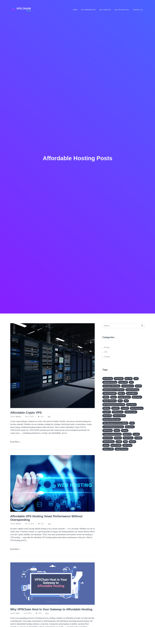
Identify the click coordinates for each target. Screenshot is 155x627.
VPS (105, 352)
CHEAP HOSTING (110, 393)
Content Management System (113, 427)
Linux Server (131, 404)
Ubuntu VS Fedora (110, 401)
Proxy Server (108, 438)
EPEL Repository (136, 408)
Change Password (121, 449)
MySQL (132, 442)
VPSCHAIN (119, 378)
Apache (106, 445)
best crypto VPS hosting (111, 386)
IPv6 (126, 401)
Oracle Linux (128, 438)
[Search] (142, 325)
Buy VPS (129, 378)
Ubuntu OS (107, 416)
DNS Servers (108, 430)
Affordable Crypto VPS (26, 412)
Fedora (113, 397)
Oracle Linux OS (119, 416)
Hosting (106, 347)
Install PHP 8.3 (132, 393)
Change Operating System (112, 434)
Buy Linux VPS (105, 9)
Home (75, 9)
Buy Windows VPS (88, 9)
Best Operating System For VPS (114, 404)
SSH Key (106, 408)
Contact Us (138, 9)
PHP (125, 442)
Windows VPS (108, 449)
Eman (17, 613)
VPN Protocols (117, 412)
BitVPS (138, 386)
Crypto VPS (123, 382)
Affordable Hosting (110, 382)
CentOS (136, 434)
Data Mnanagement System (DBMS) (115, 423)
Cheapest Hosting (132, 390)
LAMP (119, 442)
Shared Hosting (109, 442)
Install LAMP (116, 445)
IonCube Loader (130, 412)
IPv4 (120, 401)
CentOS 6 (125, 408)
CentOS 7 (107, 412)
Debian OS (127, 434)
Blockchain (130, 427)
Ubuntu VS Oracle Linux (112, 419)
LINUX (106, 397)
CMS (132, 423)
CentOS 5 (115, 408)
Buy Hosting (108, 378)
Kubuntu (118, 438)
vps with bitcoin (127, 386)
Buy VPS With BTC (122, 9)
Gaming (107, 357)
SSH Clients (127, 445)
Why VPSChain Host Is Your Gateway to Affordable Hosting (51, 609)
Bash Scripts (137, 397)
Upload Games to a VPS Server (114, 390)
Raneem (18, 416)
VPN (136, 378)
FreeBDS (138, 438)
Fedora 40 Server (124, 397)
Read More (14, 442)
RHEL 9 (121, 393)
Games (117, 430)
